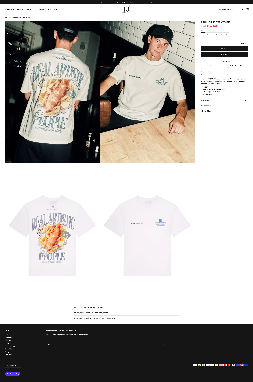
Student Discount (9, 349)
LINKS (7, 331)
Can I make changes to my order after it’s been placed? (95, 318)
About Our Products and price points (88, 308)
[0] (246, 9)
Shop (10, 17)
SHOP (29, 9)
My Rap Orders (9, 337)
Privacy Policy (8, 352)
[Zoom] (95, 25)
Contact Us (8, 340)
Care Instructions (206, 106)
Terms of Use (8, 355)
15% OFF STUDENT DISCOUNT (126, 2)
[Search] (243, 9)
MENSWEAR (20, 9)
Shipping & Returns (207, 111)
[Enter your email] (164, 344)
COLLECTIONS (39, 9)
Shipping (7, 343)
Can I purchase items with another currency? (91, 313)
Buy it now (224, 54)
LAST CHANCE (52, 9)
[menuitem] (10, 9)
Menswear (15, 17)
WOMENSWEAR (9, 9)
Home (6, 17)
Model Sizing (205, 100)
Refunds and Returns (10, 346)
